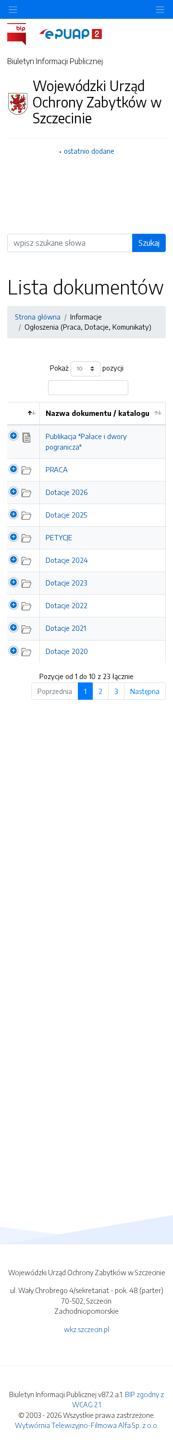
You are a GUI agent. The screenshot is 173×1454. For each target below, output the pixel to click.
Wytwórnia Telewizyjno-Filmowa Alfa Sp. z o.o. (87, 1425)
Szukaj (149, 243)
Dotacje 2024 (67, 560)
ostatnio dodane (89, 151)
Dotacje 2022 (66, 605)
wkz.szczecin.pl (86, 1329)
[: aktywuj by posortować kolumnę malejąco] (23, 414)
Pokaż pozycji (87, 367)
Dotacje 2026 (66, 492)
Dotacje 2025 (66, 514)
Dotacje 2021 (66, 628)
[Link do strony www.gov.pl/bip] (22, 33)
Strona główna (38, 316)
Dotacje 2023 (66, 582)
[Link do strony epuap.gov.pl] (70, 33)
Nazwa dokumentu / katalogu (97, 413)
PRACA (57, 469)
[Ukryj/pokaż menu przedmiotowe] (13, 9)
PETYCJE (59, 537)
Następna (145, 691)
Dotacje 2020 (67, 651)
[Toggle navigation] (160, 9)
